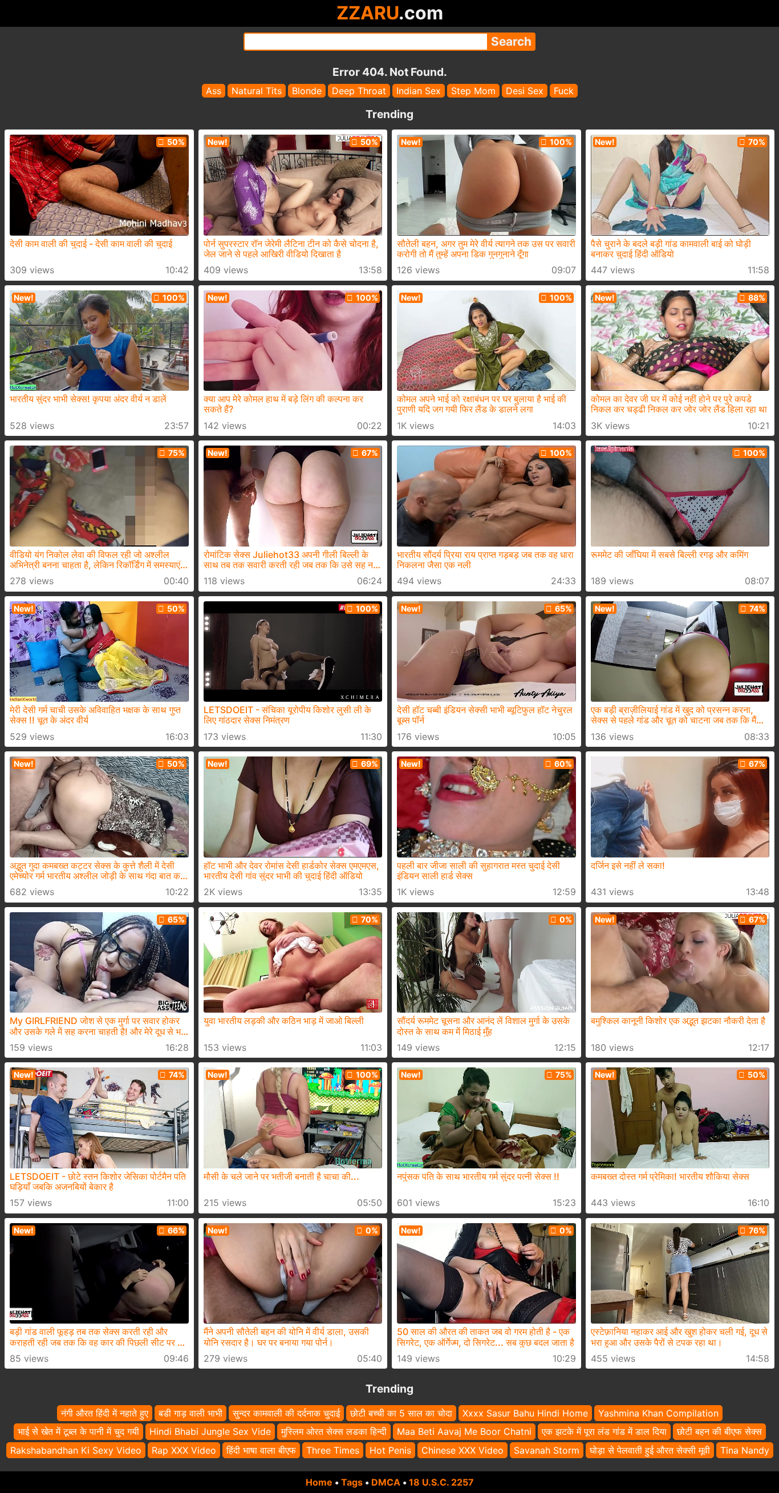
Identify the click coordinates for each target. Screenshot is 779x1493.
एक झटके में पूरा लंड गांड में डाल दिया (604, 1432)
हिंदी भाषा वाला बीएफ (261, 1450)
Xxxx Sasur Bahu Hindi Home (525, 1413)
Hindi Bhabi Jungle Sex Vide (210, 1432)
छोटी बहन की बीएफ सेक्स (719, 1432)
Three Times (332, 1450)
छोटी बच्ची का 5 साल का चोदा (401, 1413)
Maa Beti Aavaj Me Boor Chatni (464, 1432)
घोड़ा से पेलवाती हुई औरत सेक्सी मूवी (650, 1450)
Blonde (307, 90)
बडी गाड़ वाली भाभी (190, 1413)
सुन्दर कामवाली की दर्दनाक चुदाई (286, 1413)
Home (319, 1482)
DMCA (385, 1482)
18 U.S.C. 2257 (441, 1482)
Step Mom (473, 90)
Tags (352, 1482)
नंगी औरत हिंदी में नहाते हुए (104, 1413)
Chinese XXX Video (462, 1450)
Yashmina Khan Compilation (658, 1413)
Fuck (564, 90)
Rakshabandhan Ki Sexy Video (75, 1450)
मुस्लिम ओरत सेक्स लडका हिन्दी (334, 1432)
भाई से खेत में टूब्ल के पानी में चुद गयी (78, 1432)
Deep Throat (359, 90)
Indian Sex (418, 90)
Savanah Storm (546, 1450)
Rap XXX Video (184, 1450)
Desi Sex (524, 90)
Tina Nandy (744, 1450)
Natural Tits (257, 90)
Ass (213, 90)
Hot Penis (390, 1450)
